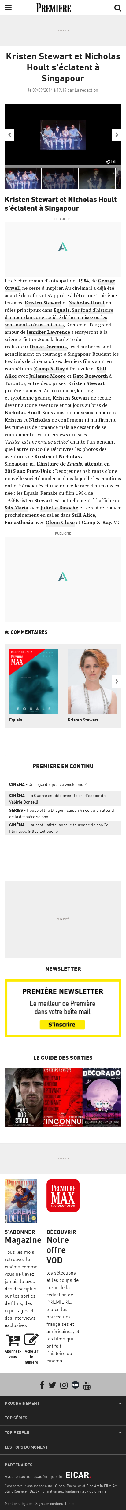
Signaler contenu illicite (54, 1503)
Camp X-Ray (50, 368)
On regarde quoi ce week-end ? (48, 784)
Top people (17, 1432)
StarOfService (16, 1491)
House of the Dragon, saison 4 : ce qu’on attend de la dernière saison (61, 813)
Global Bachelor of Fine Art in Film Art (86, 1485)
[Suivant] (116, 135)
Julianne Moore (47, 375)
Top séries (16, 1417)
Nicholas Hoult (87, 302)
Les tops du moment (26, 1447)
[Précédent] (9, 135)
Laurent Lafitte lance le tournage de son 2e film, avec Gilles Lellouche (58, 828)
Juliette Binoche (59, 507)
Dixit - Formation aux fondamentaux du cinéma (68, 1491)
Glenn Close (60, 522)
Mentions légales (18, 1503)
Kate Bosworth (90, 375)
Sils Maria (16, 507)
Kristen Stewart (43, 302)
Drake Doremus (48, 346)
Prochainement (22, 1403)
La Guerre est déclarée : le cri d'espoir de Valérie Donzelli (57, 798)
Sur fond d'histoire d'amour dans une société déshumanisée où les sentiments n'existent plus (59, 317)
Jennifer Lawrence (48, 332)
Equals (62, 310)
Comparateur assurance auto (28, 1485)
